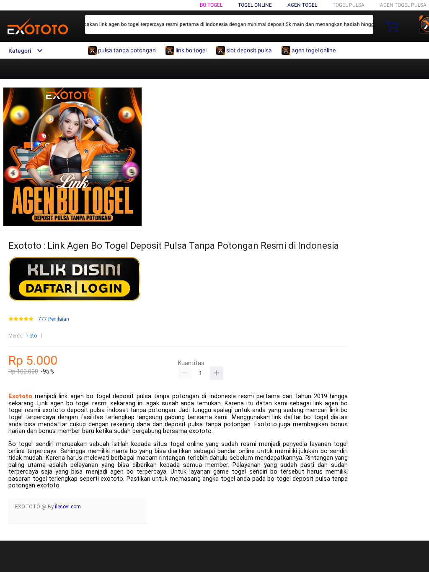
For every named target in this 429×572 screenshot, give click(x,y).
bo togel (211, 5)
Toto (31, 336)
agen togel (302, 5)
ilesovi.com (68, 507)
